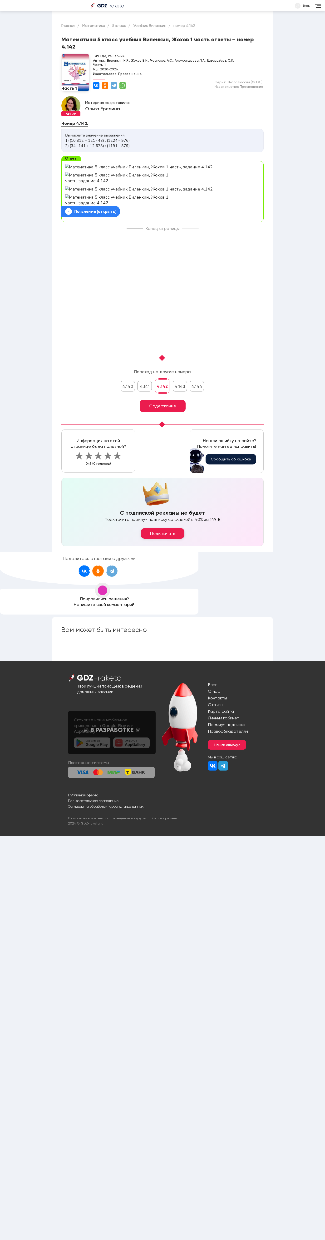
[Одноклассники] (105, 85)
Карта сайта (221, 711)
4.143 (180, 386)
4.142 (162, 386)
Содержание (162, 405)
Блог (212, 684)
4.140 (127, 386)
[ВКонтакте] (96, 85)
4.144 (196, 386)
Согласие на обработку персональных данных (105, 806)
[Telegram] (114, 85)
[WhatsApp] (122, 85)
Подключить (162, 533)
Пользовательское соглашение (93, 801)
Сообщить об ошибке (231, 459)
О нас (214, 691)
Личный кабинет (223, 717)
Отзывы (215, 704)
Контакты (217, 697)
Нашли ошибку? (227, 745)
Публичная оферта (83, 795)
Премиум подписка (226, 724)
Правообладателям (228, 731)
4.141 (144, 386)
